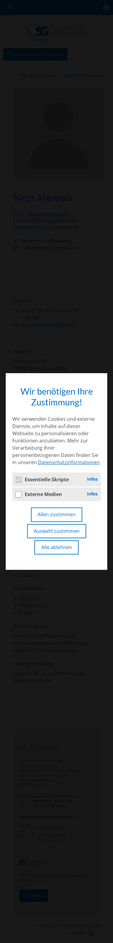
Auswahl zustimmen (57, 531)
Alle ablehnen (56, 547)
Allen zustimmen (57, 514)
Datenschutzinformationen (69, 462)
